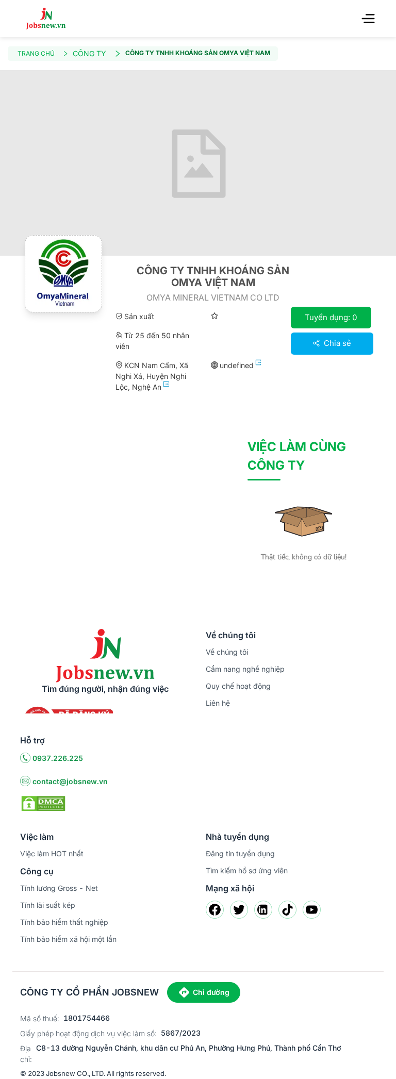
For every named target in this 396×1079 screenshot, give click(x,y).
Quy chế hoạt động (238, 686)
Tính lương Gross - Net (59, 888)
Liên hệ (218, 703)
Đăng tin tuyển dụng (240, 853)
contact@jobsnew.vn (70, 781)
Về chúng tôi (227, 652)
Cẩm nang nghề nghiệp (245, 669)
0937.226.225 (57, 758)
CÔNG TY (89, 53)
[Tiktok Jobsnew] (287, 910)
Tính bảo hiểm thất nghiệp (64, 922)
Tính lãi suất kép (47, 905)
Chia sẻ (336, 343)
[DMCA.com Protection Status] (43, 803)
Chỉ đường (211, 992)
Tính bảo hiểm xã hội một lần (68, 939)
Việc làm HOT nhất (52, 853)
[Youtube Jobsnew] (312, 910)
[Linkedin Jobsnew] (263, 910)
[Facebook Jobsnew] (215, 910)
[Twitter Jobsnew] (239, 910)
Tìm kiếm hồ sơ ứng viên (247, 870)
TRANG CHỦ (36, 53)
